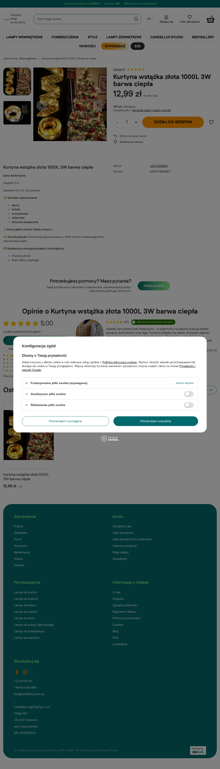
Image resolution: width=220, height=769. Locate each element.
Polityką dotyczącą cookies (119, 362)
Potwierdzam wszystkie (155, 421)
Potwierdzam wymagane (65, 421)
